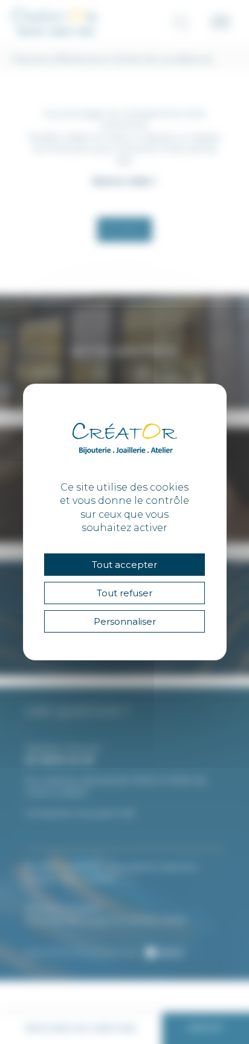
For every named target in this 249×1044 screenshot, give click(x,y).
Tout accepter (124, 564)
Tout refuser (124, 593)
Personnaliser (125, 621)
